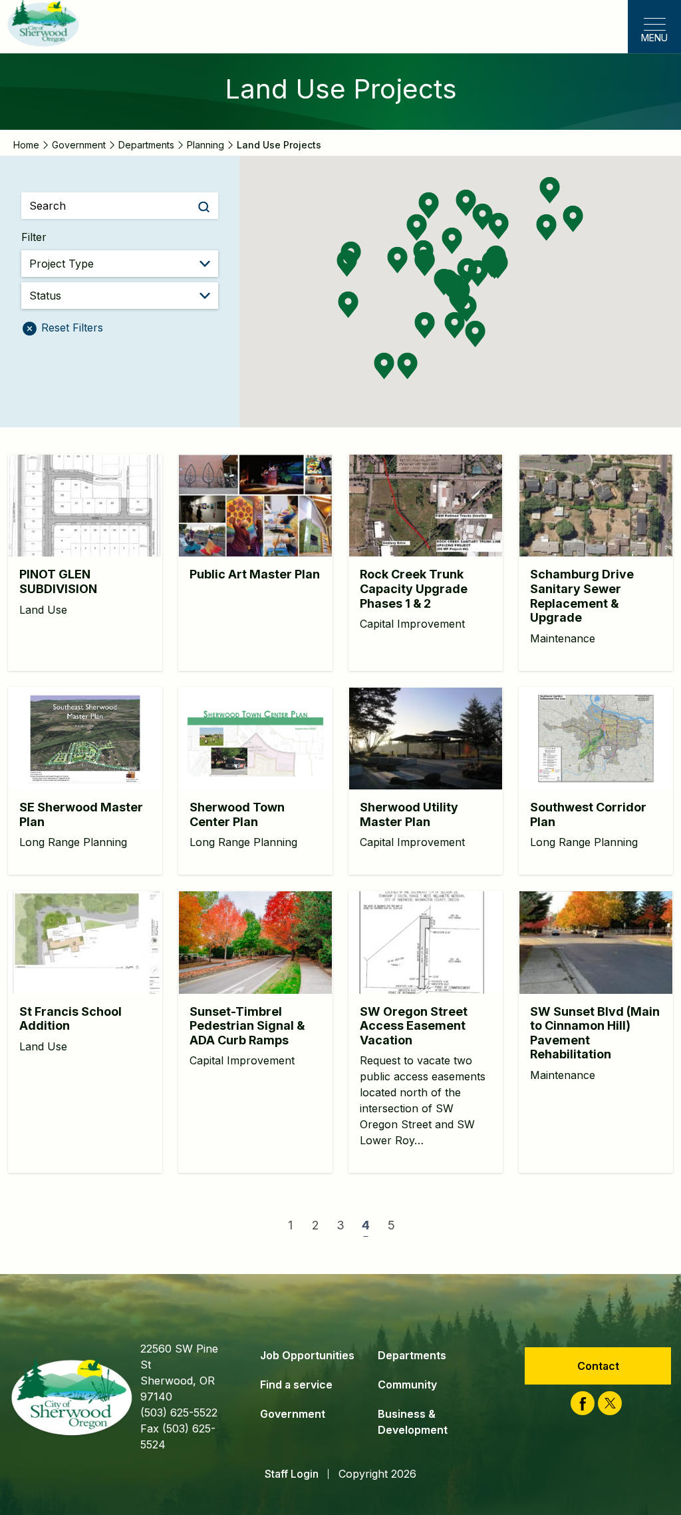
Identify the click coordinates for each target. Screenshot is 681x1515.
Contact (598, 1366)
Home (26, 144)
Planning (205, 144)
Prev (256, 1225)
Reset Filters (70, 327)
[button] (452, 241)
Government (79, 144)
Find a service (296, 1384)
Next (425, 1225)
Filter (34, 237)
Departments (146, 144)
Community (407, 1384)
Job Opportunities (307, 1355)
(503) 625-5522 (178, 1412)
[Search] (204, 205)
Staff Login (292, 1473)
